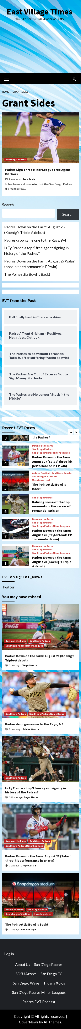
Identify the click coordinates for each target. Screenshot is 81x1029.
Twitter (8, 587)
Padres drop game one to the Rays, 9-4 (35, 240)
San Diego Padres (15, 159)
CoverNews (28, 1022)
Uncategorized (41, 480)
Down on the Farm (42, 445)
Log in (9, 953)
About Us (22, 964)
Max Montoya (28, 929)
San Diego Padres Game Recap (46, 713)
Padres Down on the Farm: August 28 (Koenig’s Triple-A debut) (34, 230)
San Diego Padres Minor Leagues (51, 453)
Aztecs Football (41, 473)
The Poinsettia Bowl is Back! (27, 274)
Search (8, 204)
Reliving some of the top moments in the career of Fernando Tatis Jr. (51, 506)
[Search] (74, 79)
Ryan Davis (28, 179)
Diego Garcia (29, 665)
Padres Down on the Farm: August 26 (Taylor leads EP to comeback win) (52, 534)
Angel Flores (31, 797)
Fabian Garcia (31, 729)
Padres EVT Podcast (38, 1001)
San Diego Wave (26, 983)
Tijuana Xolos (54, 983)
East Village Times (39, 11)
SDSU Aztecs (26, 974)
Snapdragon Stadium (44, 476)
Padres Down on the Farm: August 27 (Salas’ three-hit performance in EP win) (39, 264)
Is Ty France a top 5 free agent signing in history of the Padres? (36, 251)
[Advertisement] (40, 50)
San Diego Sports (61, 473)
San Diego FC (51, 974)
